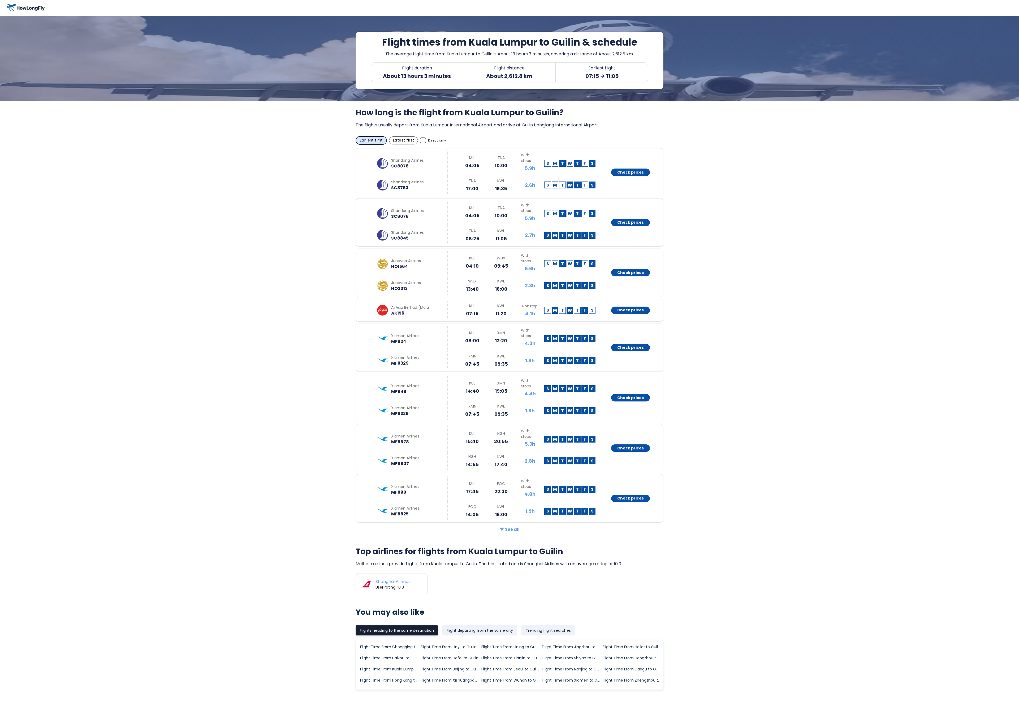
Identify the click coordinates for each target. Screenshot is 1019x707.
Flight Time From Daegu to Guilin (633, 669)
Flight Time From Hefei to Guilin (449, 658)
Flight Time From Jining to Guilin (510, 646)
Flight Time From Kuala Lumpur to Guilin (390, 669)
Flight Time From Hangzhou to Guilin (633, 658)
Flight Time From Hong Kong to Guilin (390, 680)
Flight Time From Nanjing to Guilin (572, 669)
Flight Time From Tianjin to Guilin (511, 658)
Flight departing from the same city (480, 630)
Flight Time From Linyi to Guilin (449, 646)
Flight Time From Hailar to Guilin (632, 646)
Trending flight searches (548, 630)
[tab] (397, 630)
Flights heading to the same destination (397, 630)
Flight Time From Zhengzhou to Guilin (633, 680)
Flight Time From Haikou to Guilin (390, 658)
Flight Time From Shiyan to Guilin (572, 658)
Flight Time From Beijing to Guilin (451, 669)
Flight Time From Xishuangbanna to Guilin (451, 680)
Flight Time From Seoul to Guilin (510, 669)
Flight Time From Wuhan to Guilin (511, 680)
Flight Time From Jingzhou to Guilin (572, 646)
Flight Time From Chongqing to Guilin (390, 646)
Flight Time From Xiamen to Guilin (572, 680)
